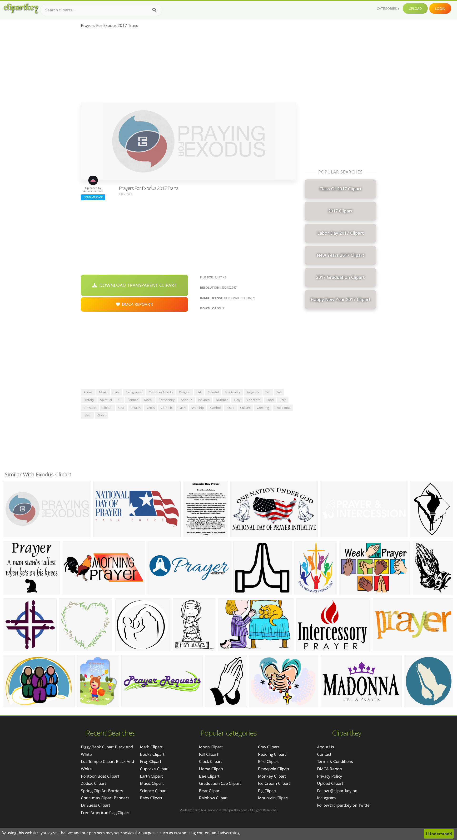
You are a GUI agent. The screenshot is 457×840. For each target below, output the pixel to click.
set (279, 392)
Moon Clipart (211, 747)
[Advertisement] (188, 67)
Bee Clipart (209, 776)
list (198, 392)
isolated (204, 400)
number (222, 400)
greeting (263, 407)
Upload (415, 8)
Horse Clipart (211, 768)
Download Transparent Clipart (137, 285)
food (270, 400)
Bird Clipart (268, 761)
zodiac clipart (93, 783)
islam (87, 415)
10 (119, 400)
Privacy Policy (329, 776)
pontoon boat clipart (100, 776)
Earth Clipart (151, 776)
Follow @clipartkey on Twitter (344, 805)
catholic (166, 407)
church (135, 407)
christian (90, 407)
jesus (230, 407)
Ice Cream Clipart (274, 783)
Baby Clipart (151, 797)
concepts (253, 400)
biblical (107, 407)
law (116, 392)
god (121, 407)
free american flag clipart (105, 812)
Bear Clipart (210, 790)
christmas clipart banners (105, 797)
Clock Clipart (210, 761)
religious (252, 392)
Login (440, 8)
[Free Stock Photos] (21, 8)
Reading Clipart (272, 754)
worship (198, 407)
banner (133, 400)
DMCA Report (330, 768)
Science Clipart (153, 790)
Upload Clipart (330, 783)
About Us (325, 747)
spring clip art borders (102, 790)
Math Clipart (151, 747)
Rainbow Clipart (213, 797)
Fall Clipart (208, 754)
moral (148, 400)
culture (245, 407)
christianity (167, 400)
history (89, 400)
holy (237, 400)
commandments (161, 392)
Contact (324, 754)
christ (101, 415)
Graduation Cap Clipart (220, 783)
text (283, 400)
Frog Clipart (150, 761)
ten (267, 392)
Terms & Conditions (335, 761)
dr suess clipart (95, 805)
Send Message (93, 197)
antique (186, 400)
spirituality (232, 392)
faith (182, 407)
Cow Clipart (268, 747)
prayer (88, 392)
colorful (213, 392)
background (134, 392)
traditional (282, 407)
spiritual (106, 400)
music (103, 392)
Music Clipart (152, 783)
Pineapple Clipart (273, 768)
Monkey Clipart (272, 776)
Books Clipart (152, 754)
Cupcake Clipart (154, 768)
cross (151, 407)
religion (184, 392)
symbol (215, 407)
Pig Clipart (267, 790)
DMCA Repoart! (136, 304)
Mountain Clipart (273, 797)
